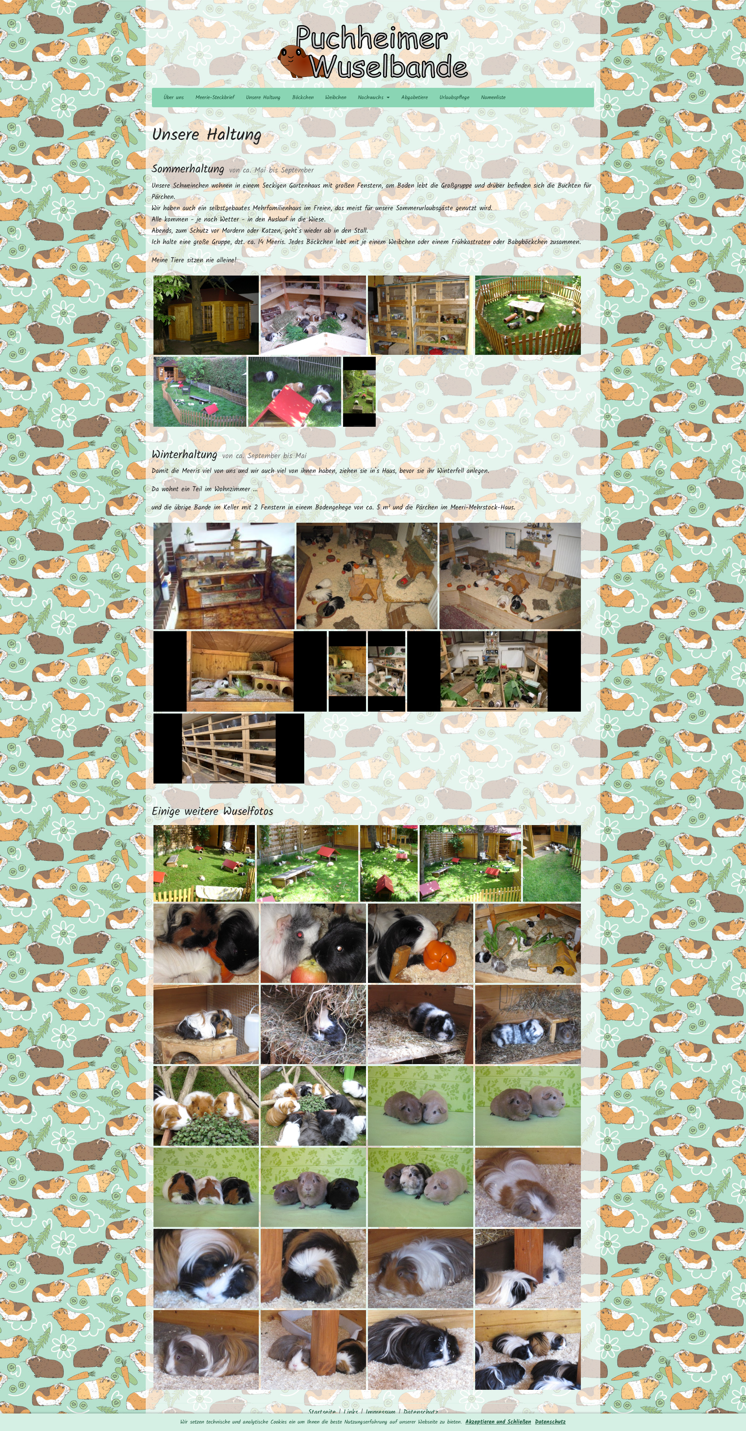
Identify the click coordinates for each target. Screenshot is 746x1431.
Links (350, 1412)
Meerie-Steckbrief (214, 97)
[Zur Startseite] (373, 52)
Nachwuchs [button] (372, 97)
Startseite (322, 1412)
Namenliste (493, 97)
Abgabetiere (414, 97)
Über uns (174, 97)
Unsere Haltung (263, 97)
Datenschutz (550, 1422)
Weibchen (335, 97)
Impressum (381, 1412)
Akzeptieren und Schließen (498, 1422)
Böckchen (303, 97)
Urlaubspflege (454, 97)
